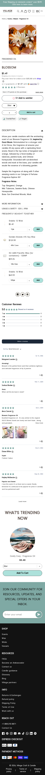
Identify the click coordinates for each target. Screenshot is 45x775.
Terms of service (23, 770)
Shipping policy (37, 770)
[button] (18, 11)
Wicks (4, 642)
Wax (4, 638)
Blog (4, 679)
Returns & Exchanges (11, 695)
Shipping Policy (9, 703)
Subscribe (39, 614)
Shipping (5, 76)
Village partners (9, 683)
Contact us (7, 667)
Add (38, 229)
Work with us (8, 711)
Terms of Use (8, 707)
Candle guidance (9, 671)
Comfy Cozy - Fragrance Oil (22, 556)
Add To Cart (22, 573)
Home (4, 19)
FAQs (4, 659)
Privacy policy (9, 770)
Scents (10, 19)
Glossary (6, 675)
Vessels (5, 646)
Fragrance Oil (9, 59)
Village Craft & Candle (26, 766)
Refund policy (8, 699)
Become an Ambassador (13, 663)
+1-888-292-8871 (9, 724)
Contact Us (7, 728)
